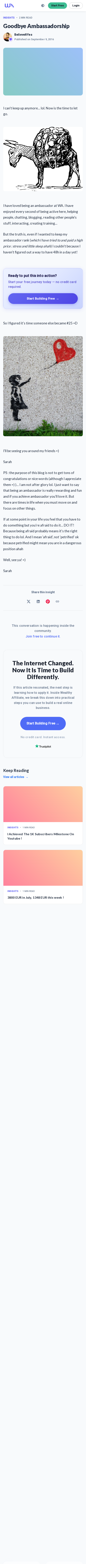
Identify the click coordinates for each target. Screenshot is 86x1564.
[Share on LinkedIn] (38, 601)
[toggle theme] (43, 5)
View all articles (15, 777)
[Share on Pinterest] (48, 601)
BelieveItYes (23, 34)
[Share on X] (29, 601)
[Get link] (57, 601)
